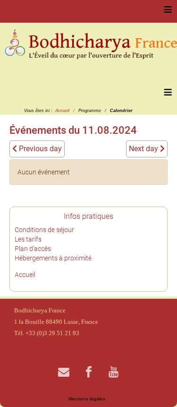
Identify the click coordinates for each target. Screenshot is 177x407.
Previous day (39, 148)
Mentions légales (86, 398)
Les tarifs (28, 239)
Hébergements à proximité (53, 258)
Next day (144, 148)
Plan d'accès (33, 248)
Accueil (25, 274)
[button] (156, 386)
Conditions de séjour (44, 230)
